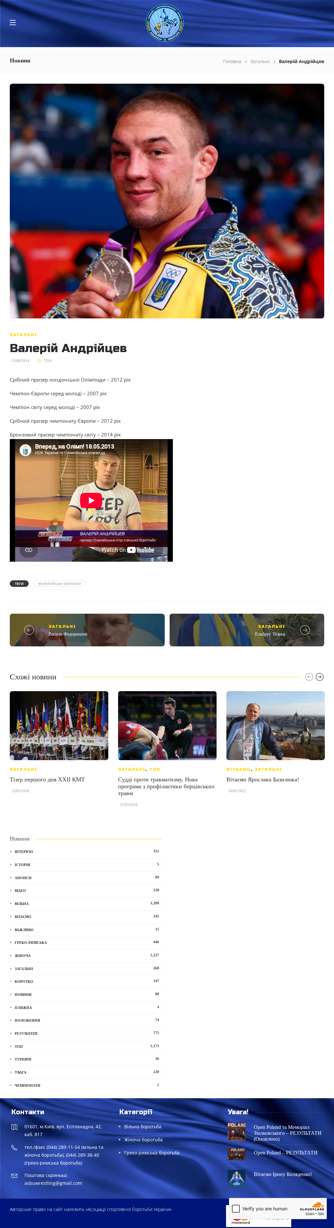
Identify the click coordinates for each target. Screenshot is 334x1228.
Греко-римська (87, 942)
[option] (59, 745)
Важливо (87, 929)
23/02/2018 (20, 791)
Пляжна (87, 1007)
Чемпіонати (87, 1085)
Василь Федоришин (68, 634)
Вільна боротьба (142, 1126)
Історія (87, 864)
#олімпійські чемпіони (59, 583)
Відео (87, 890)
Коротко (87, 981)
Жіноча (87, 955)
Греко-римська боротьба (152, 1153)
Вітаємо (238, 769)
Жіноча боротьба (143, 1139)
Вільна (87, 903)
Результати (87, 1033)
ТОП (154, 769)
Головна (232, 61)
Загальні (260, 61)
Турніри (87, 1059)
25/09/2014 (20, 361)
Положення (87, 1020)
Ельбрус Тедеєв (270, 634)
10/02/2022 (237, 791)
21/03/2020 (129, 805)
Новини (87, 994)
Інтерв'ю (87, 851)
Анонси (87, 877)
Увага (87, 1072)
